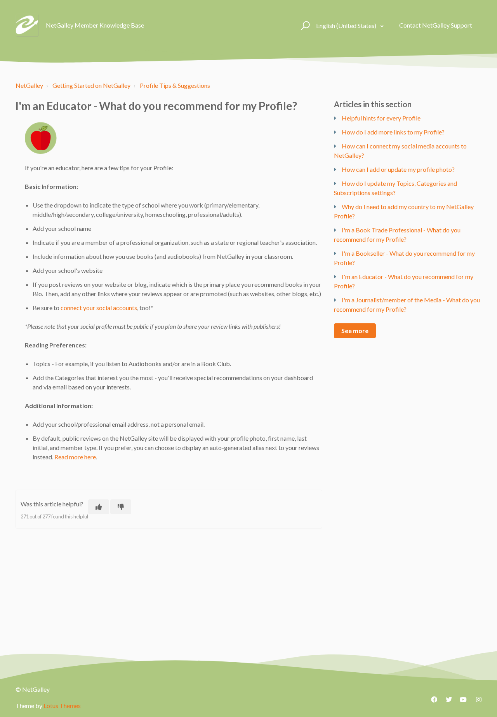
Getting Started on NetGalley (91, 85)
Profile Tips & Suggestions (175, 85)
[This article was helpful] (98, 506)
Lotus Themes (62, 705)
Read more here (75, 457)
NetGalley (29, 85)
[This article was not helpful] (120, 506)
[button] (304, 25)
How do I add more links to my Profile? (393, 132)
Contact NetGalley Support (435, 25)
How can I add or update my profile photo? (398, 169)
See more (354, 330)
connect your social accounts (99, 307)
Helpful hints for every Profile (381, 118)
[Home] (27, 25)
